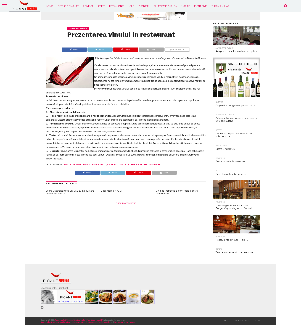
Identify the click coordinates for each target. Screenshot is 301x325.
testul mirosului (150, 165)
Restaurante (116, 6)
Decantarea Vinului (111, 190)
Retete (101, 6)
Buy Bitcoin (118, 322)
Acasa (49, 6)
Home (257, 320)
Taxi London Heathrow (50, 322)
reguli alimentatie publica (123, 165)
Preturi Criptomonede (88, 322)
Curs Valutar (130, 322)
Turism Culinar (220, 6)
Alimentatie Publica (165, 6)
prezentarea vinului (94, 165)
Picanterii (144, 6)
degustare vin (72, 165)
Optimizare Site (104, 322)
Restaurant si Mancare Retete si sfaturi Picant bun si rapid (78, 320)
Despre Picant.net (68, 6)
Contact (88, 6)
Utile (131, 6)
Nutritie (185, 6)
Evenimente (200, 6)
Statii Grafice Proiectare (69, 322)
